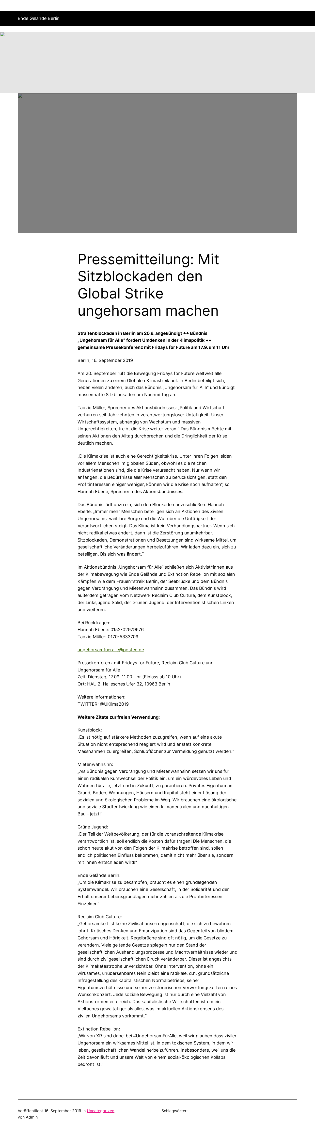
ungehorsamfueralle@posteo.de (111, 649)
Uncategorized (100, 1110)
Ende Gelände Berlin (39, 18)
